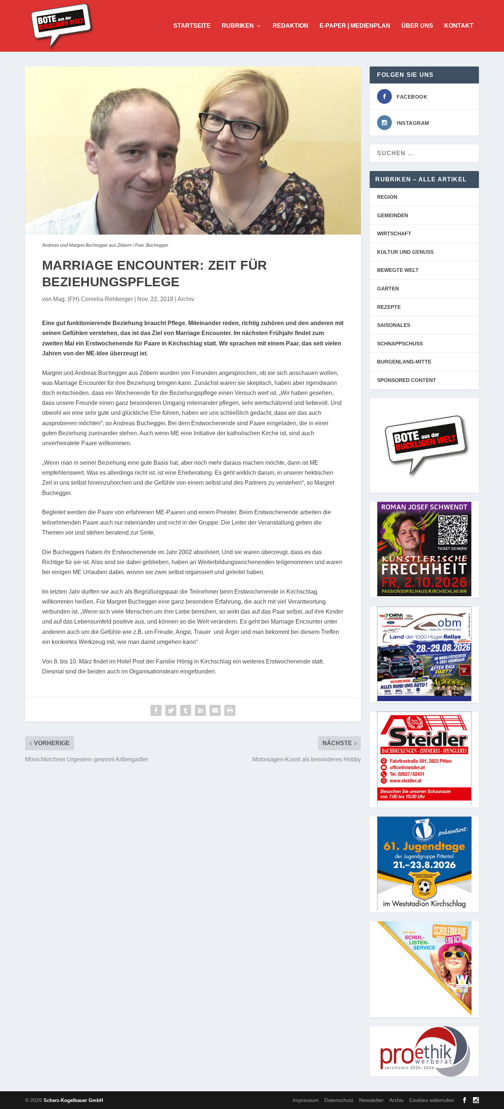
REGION (387, 197)
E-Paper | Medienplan (355, 26)
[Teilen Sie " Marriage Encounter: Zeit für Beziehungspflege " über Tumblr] (185, 710)
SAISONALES (393, 325)
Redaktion (290, 26)
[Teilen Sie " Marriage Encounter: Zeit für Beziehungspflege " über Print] (229, 710)
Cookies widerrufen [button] (431, 1100)
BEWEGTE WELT (398, 270)
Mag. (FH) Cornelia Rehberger (93, 299)
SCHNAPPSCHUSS (400, 344)
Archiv (185, 299)
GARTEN (388, 288)
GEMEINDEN (392, 215)
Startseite (192, 26)
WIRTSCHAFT (394, 233)
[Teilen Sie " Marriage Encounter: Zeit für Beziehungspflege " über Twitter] (170, 710)
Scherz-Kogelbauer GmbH (73, 1100)
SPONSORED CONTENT (406, 380)
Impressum (306, 1100)
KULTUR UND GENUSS (405, 252)
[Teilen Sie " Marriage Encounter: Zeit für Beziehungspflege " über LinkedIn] (200, 710)
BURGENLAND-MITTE (404, 362)
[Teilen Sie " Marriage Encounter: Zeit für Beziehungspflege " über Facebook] (156, 710)
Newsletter (371, 1100)
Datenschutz (338, 1100)
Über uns (417, 26)
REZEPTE (389, 307)
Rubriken (238, 26)
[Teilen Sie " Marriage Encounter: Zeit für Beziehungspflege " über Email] (215, 710)
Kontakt (458, 26)
